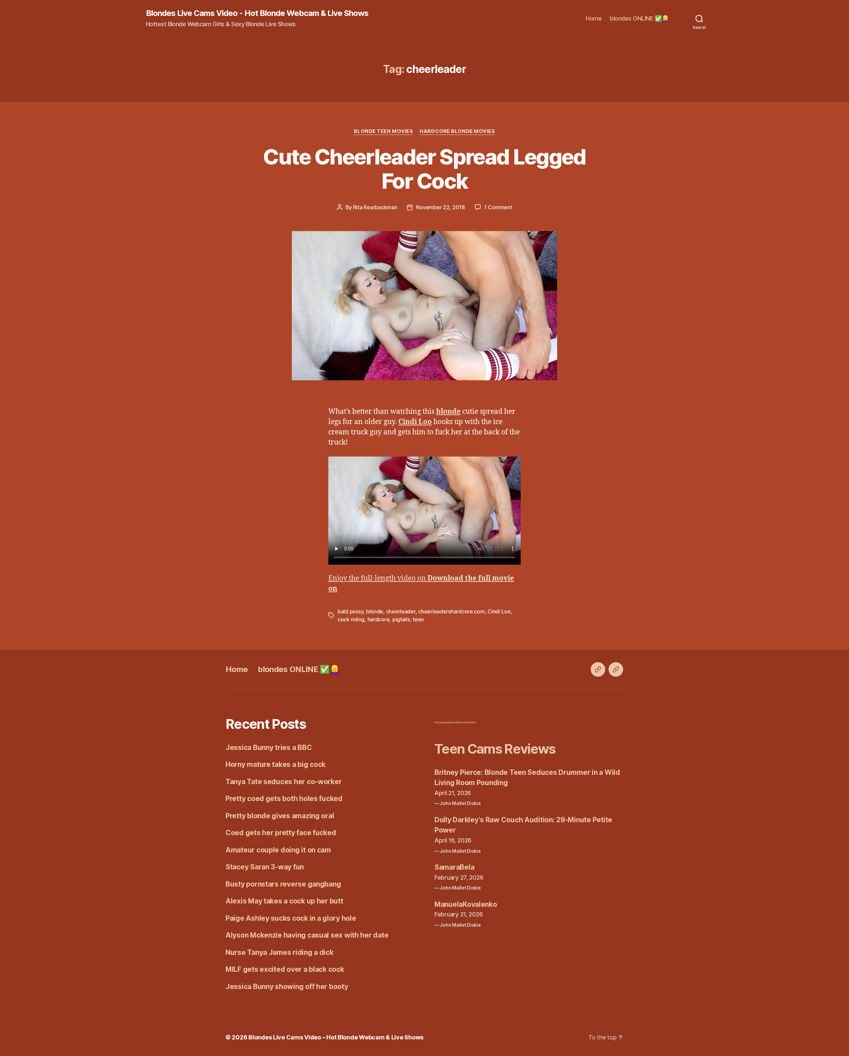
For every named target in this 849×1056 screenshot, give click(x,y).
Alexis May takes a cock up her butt (284, 901)
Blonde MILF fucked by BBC (459, 722)
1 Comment (498, 207)
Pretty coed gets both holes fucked (284, 798)
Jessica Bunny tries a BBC (269, 747)
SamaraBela (454, 867)
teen (418, 619)
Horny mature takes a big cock (276, 764)
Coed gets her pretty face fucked (281, 833)
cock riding (351, 619)
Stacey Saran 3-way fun (265, 867)
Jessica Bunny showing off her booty (287, 986)
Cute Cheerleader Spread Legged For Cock (424, 169)
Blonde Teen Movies (383, 131)
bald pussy (350, 611)
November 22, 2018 (440, 207)
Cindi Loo (499, 611)
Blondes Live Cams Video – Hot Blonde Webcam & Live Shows (336, 1037)
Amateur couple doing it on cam (278, 850)
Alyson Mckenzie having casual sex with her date (307, 935)
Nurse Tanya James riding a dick (280, 952)
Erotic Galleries (472, 722)
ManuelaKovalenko (465, 904)
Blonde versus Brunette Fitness (442, 722)
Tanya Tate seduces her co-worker (284, 781)
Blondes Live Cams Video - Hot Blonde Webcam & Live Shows (257, 13)
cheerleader (401, 611)
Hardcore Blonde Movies (457, 131)
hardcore (378, 619)
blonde (374, 611)
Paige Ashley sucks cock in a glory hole (291, 918)
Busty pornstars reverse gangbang (283, 884)
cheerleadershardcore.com (451, 611)
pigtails (401, 619)
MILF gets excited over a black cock (285, 969)
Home (594, 18)
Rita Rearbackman (375, 207)
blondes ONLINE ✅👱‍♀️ (639, 18)
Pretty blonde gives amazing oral (280, 816)
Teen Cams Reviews (494, 749)
